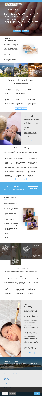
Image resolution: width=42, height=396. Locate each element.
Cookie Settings (12, 393)
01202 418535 (28, 0)
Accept (37, 393)
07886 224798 (36, 0)
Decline (5, 393)
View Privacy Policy (21, 390)
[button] (37, 4)
